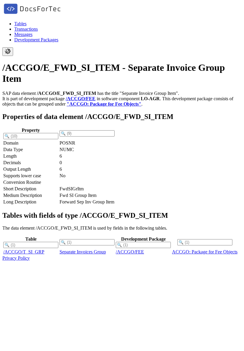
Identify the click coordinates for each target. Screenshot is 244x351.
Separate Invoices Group (83, 251)
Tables (20, 23)
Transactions (26, 29)
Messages (23, 34)
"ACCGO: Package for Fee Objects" (104, 103)
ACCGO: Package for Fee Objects (204, 251)
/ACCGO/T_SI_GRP (23, 251)
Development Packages (36, 39)
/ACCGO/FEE (81, 98)
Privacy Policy (16, 258)
